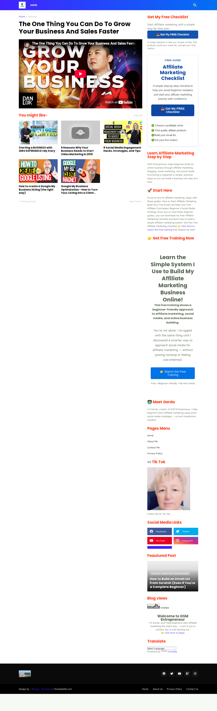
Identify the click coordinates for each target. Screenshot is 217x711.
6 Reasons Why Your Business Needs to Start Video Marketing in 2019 (77, 151)
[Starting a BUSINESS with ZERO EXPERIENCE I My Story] (38, 132)
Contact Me (153, 447)
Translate (172, 651)
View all (138, 115)
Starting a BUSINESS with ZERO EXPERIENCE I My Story (37, 149)
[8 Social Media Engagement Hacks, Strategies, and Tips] (122, 132)
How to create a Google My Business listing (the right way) (37, 190)
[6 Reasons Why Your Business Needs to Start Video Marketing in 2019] (80, 132)
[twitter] (172, 674)
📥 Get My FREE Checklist (172, 34)
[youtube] (179, 674)
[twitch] (187, 674)
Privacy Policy (155, 453)
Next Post (135, 201)
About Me (152, 441)
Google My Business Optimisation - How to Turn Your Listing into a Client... (79, 190)
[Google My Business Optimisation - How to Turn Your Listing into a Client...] (80, 171)
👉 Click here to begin (173, 632)
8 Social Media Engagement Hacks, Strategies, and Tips (122, 149)
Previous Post (28, 201)
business (32, 16)
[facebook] (164, 674)
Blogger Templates (42, 688)
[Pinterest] (159, 547)
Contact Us (192, 688)
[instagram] (195, 674)
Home (33, 5)
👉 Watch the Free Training (173, 373)
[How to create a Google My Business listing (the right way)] (38, 171)
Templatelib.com (63, 688)
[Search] (195, 5)
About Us (158, 688)
